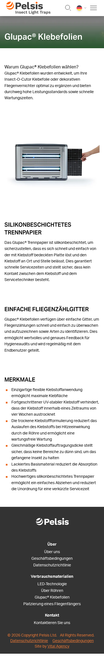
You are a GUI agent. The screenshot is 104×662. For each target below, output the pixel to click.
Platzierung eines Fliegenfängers (52, 604)
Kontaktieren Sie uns (52, 623)
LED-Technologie (52, 584)
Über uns (52, 552)
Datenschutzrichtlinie (52, 565)
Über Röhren (52, 591)
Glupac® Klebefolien (52, 597)
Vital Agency (58, 646)
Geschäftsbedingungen (52, 559)
